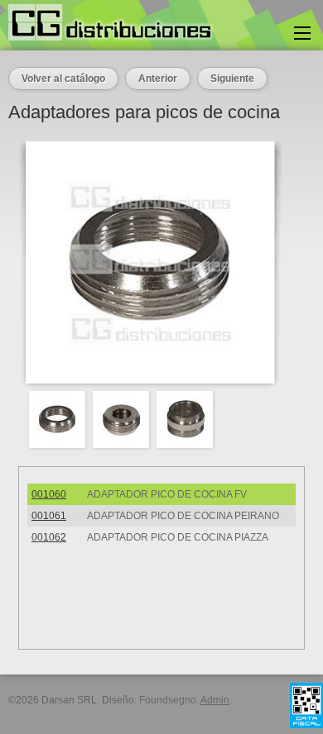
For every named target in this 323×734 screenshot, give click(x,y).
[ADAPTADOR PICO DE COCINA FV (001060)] (61, 419)
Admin (214, 700)
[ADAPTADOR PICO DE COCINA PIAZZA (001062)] (188, 419)
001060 (48, 494)
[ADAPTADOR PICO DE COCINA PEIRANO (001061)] (125, 419)
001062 (48, 537)
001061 (48, 516)
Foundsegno (167, 700)
